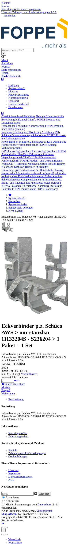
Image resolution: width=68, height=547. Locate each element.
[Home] (10, 194)
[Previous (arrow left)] (2, 534)
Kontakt (5, 2)
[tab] (14, 539)
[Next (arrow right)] (6, 534)
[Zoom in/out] (2, 527)
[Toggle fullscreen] (6, 527)
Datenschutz (44, 504)
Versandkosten (29, 374)
